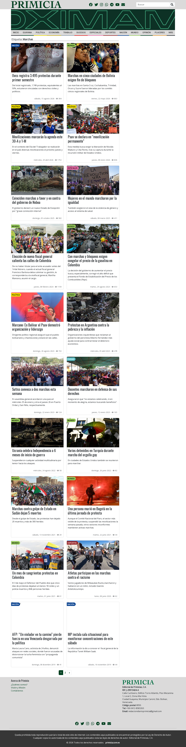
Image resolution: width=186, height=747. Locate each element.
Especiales (95, 32)
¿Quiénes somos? (19, 684)
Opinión (146, 32)
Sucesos (81, 32)
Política (40, 32)
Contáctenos (17, 690)
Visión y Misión (18, 687)
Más (171, 32)
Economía (54, 32)
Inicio (16, 32)
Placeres (160, 32)
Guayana (27, 32)
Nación (123, 32)
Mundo (134, 32)
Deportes (110, 32)
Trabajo (67, 32)
